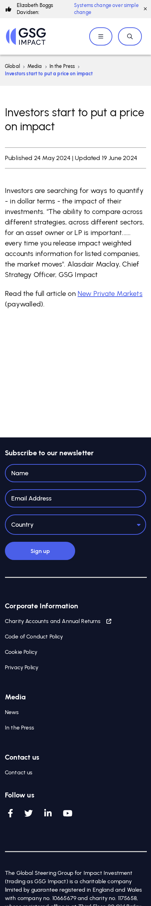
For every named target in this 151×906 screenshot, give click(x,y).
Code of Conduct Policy (34, 636)
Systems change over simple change (106, 8)
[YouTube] (67, 813)
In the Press (62, 66)
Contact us (19, 772)
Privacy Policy (21, 667)
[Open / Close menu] (100, 36)
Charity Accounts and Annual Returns (53, 621)
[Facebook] (10, 813)
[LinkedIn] (47, 813)
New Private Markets (110, 293)
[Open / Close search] (130, 36)
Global (12, 66)
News (12, 712)
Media (34, 66)
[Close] (145, 9)
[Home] (26, 36)
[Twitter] (28, 813)
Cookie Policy (21, 652)
